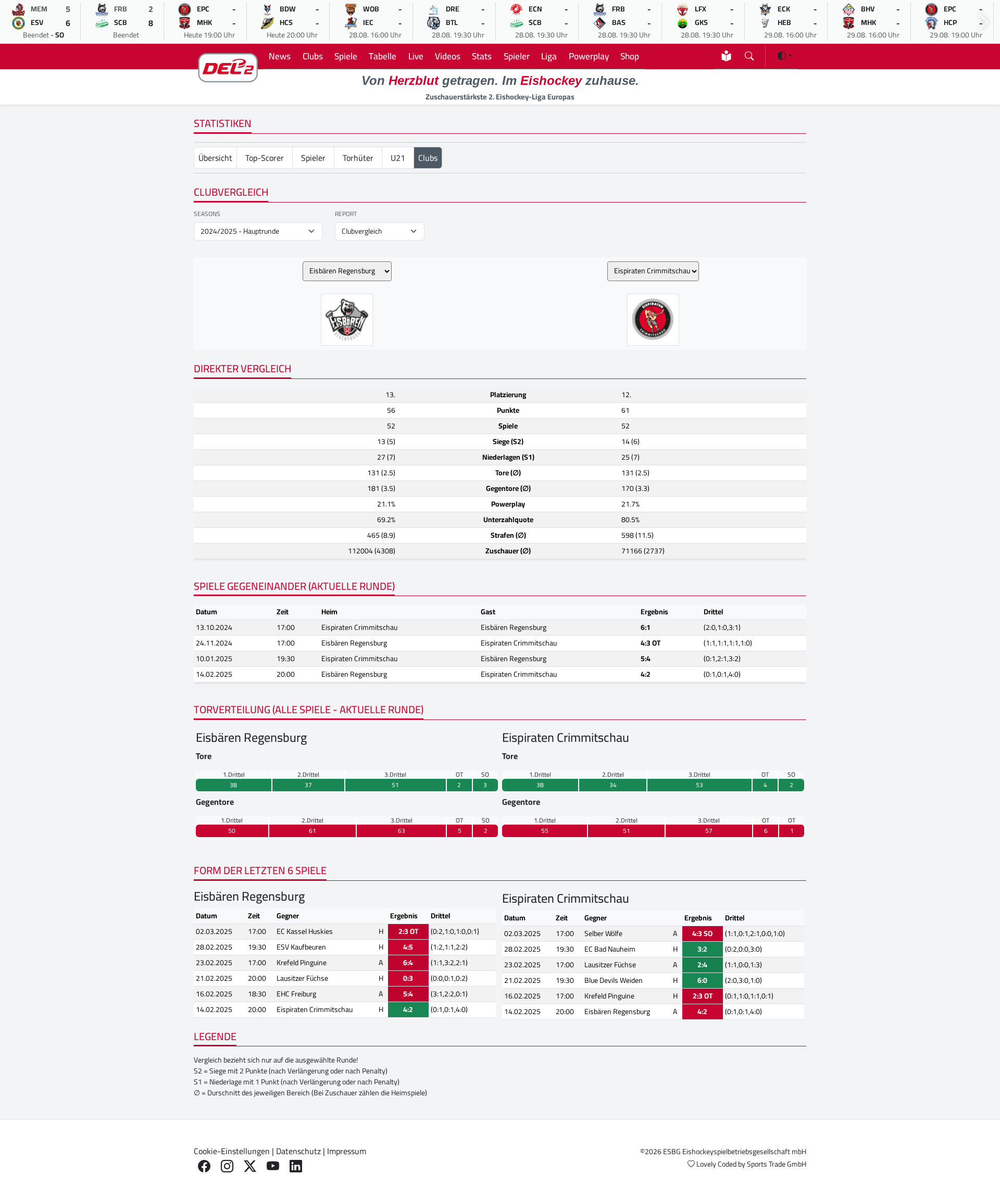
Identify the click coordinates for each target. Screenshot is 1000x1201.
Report (346, 214)
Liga (549, 56)
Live (415, 56)
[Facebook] (204, 1166)
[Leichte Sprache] (726, 56)
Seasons (207, 214)
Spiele (345, 56)
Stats (482, 56)
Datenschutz (298, 1151)
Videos (447, 56)
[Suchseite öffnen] (749, 53)
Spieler (517, 56)
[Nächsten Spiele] (983, 22)
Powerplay (589, 56)
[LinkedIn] (295, 1166)
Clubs (313, 56)
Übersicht (215, 158)
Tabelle (382, 56)
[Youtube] (272, 1166)
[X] (250, 1166)
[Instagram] (227, 1166)
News (280, 56)
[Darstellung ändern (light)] (784, 55)
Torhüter (358, 158)
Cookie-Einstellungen (232, 1151)
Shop (629, 56)
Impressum (346, 1151)
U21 (398, 158)
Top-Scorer (264, 158)
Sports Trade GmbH (776, 1164)
